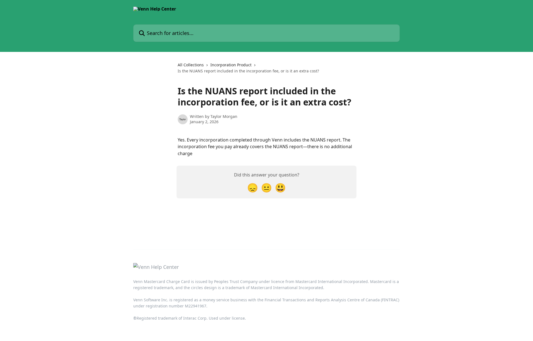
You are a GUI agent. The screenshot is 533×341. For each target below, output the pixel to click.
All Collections (191, 64)
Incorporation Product (231, 64)
